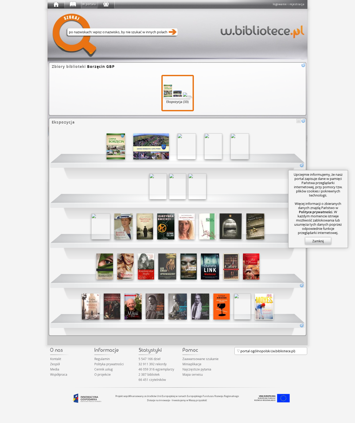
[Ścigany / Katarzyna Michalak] (158, 186)
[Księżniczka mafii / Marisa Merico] (146, 266)
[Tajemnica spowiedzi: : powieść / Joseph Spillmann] (145, 226)
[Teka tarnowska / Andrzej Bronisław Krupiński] (186, 146)
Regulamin (102, 359)
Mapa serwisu (192, 374)
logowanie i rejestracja (289, 4)
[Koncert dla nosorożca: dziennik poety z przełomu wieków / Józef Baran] (231, 226)
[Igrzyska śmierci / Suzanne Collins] (165, 226)
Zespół (55, 364)
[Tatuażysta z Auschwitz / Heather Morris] (177, 186)
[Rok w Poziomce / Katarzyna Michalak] (251, 266)
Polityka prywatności (109, 364)
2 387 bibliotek (149, 374)
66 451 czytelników (152, 380)
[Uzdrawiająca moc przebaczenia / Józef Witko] (112, 307)
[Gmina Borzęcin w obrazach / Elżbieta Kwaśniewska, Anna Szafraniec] (116, 146)
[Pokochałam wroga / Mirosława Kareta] (197, 186)
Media (54, 369)
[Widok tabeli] (299, 121)
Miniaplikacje (191, 364)
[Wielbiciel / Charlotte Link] (210, 266)
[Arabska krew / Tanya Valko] (104, 266)
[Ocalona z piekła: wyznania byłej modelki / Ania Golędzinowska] (187, 226)
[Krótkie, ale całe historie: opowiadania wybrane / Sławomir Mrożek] (221, 307)
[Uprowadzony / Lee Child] (167, 266)
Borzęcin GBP (101, 66)
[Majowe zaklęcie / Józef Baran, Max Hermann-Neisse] (207, 226)
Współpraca (58, 374)
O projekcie (102, 374)
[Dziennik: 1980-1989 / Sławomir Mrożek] (200, 307)
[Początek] (56, 4)
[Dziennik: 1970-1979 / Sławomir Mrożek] (177, 307)
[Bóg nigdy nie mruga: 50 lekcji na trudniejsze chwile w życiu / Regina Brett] (242, 307)
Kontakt (55, 359)
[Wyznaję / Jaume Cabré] (231, 266)
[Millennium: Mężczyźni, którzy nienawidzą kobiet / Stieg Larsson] (188, 266)
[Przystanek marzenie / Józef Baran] (255, 226)
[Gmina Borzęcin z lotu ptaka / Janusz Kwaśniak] (151, 146)
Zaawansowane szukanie (200, 359)
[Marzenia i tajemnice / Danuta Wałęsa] (123, 226)
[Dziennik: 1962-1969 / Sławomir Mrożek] (155, 307)
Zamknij (318, 241)
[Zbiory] (72, 4)
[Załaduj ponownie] (303, 121)
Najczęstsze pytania (196, 369)
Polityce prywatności (315, 212)
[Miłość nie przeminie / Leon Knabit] (133, 307)
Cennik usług (103, 369)
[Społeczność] (105, 4)
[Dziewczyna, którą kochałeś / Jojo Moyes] (264, 307)
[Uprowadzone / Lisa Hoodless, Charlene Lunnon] (125, 266)
